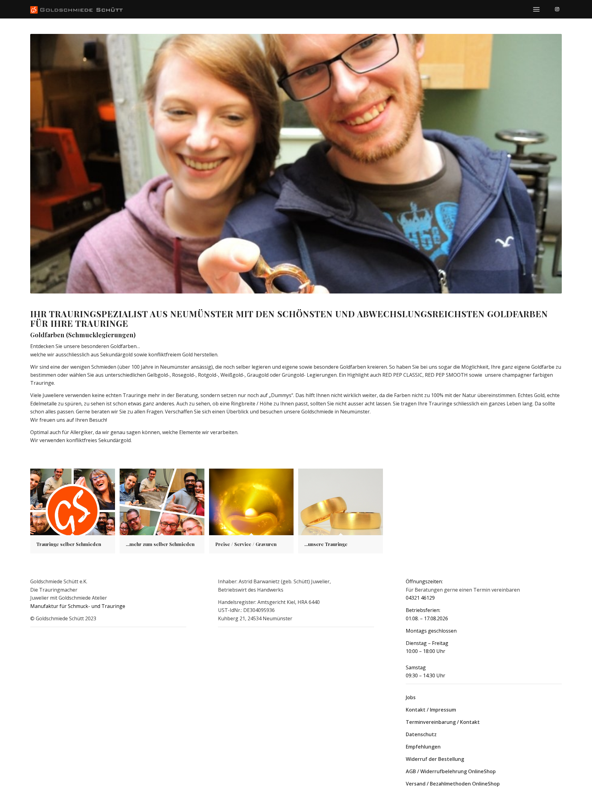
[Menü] (536, 9)
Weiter (548, 163)
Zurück (44, 163)
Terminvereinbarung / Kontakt (443, 722)
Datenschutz (421, 734)
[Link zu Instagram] (557, 9)
